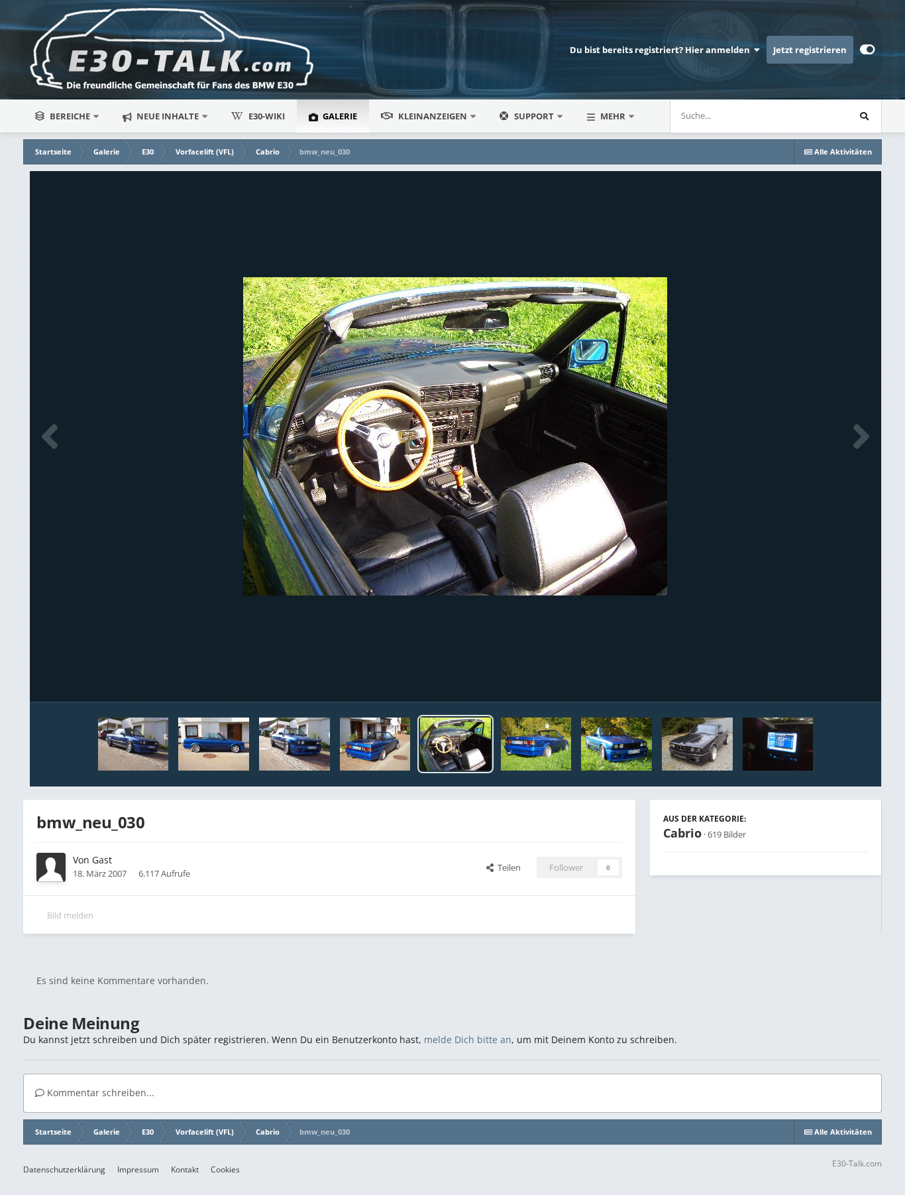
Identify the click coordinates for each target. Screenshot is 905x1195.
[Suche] (864, 116)
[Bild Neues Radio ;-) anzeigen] (778, 744)
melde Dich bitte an (467, 1039)
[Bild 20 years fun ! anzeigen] (697, 744)
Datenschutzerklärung (64, 1169)
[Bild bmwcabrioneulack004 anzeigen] (133, 744)
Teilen (507, 867)
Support (534, 116)
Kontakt (185, 1169)
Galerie (339, 116)
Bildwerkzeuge (822, 678)
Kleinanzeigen (432, 116)
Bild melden (70, 915)
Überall (815, 115)
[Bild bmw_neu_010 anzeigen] (213, 744)
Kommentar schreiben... (99, 1092)
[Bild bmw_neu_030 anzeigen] (455, 744)
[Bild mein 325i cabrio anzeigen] (616, 744)
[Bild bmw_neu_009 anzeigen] (294, 744)
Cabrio (682, 833)
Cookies (225, 1169)
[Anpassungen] (867, 50)
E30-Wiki (266, 116)
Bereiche (70, 116)
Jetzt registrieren (810, 50)
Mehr (612, 116)
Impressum (138, 1169)
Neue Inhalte (166, 116)
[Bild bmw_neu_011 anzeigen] (375, 744)
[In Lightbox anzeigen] (455, 436)
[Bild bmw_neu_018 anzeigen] (536, 744)
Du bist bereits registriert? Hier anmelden (662, 50)
